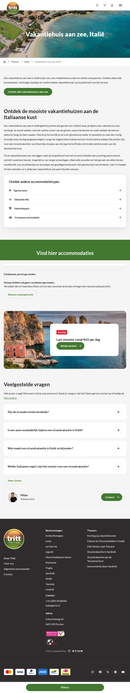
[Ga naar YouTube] (123, 672)
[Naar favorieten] (105, 5)
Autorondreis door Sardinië (102, 566)
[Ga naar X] (108, 672)
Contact (8, 574)
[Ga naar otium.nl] (75, 651)
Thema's (15, 61)
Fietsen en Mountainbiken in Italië (105, 540)
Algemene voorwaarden (17, 568)
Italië (26, 61)
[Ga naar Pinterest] (115, 672)
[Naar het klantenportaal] (112, 5)
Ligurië (49, 551)
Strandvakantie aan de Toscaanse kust (99, 559)
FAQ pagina (10, 397)
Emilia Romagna (54, 535)
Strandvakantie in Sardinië (101, 551)
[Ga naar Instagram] (92, 672)
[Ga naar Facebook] (100, 672)
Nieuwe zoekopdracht (20, 294)
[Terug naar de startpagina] (12, 8)
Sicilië (49, 578)
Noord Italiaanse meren (58, 557)
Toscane (50, 583)
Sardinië (50, 573)
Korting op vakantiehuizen (101, 535)
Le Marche (51, 546)
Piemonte (51, 562)
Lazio (48, 540)
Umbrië (50, 589)
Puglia (49, 567)
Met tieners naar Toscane (100, 546)
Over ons (9, 563)
